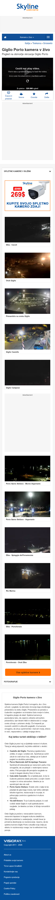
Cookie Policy (9, 888)
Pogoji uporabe (10, 882)
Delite (46, 97)
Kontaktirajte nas (11, 871)
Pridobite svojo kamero (13, 860)
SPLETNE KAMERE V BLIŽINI (17, 171)
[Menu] (48, 37)
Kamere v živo (26, 37)
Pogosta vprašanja (11, 877)
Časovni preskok (8, 97)
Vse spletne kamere (27, 672)
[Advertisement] (27, 25)
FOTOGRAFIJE (11, 681)
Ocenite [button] (34, 97)
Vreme (21, 97)
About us (7, 854)
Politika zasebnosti (11, 894)
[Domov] (5, 37)
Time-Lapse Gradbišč (13, 865)
